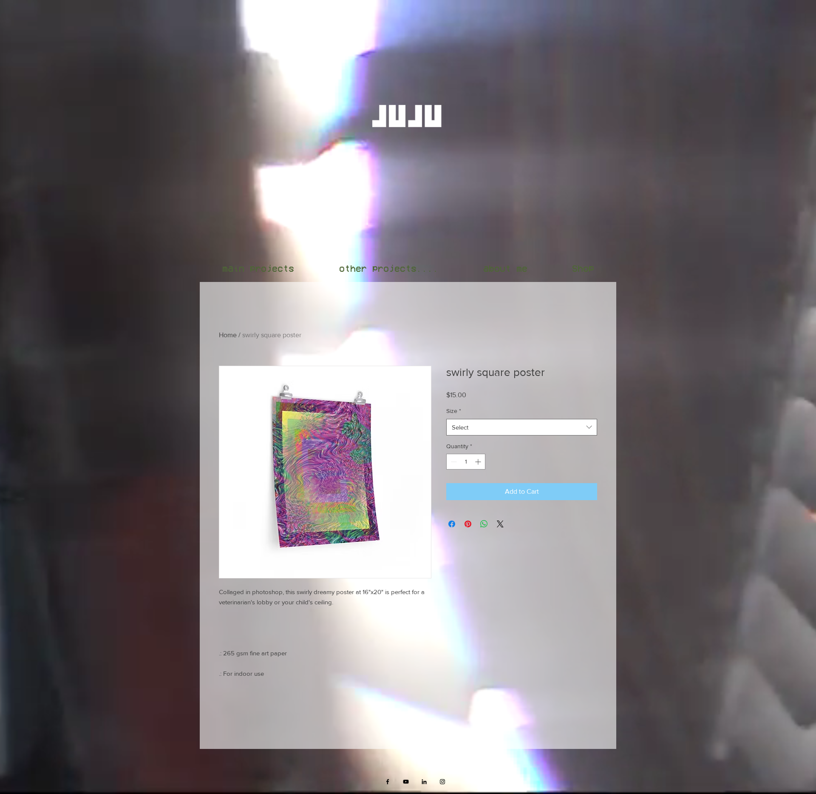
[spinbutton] (465, 461)
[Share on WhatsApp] (484, 524)
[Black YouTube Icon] (405, 781)
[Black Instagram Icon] (442, 781)
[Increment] (478, 461)
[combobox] (521, 427)
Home (228, 335)
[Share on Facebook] (452, 524)
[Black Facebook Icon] (387, 781)
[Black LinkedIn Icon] (424, 781)
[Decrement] (453, 461)
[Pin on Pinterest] (468, 524)
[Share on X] (500, 524)
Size (453, 410)
